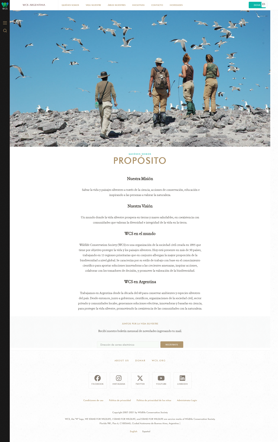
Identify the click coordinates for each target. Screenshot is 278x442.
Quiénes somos (70, 5)
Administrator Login (187, 400)
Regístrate (172, 344)
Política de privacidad (120, 400)
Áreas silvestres (116, 5)
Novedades (176, 5)
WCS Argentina (34, 4)
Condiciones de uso (93, 400)
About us (122, 360)
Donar (140, 360)
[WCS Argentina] (5, 4)
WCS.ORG (159, 360)
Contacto (157, 5)
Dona (257, 5)
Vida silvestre (93, 5)
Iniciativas (138, 5)
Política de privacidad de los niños (154, 400)
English (133, 431)
